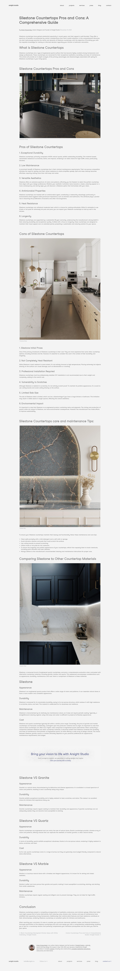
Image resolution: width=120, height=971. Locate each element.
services (79, 961)
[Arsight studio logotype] (13, 5)
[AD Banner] (60, 756)
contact (108, 5)
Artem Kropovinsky (26, 30)
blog (96, 961)
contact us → (107, 961)
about (60, 961)
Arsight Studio (80, 945)
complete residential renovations (80, 949)
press (88, 961)
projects (52, 949)
